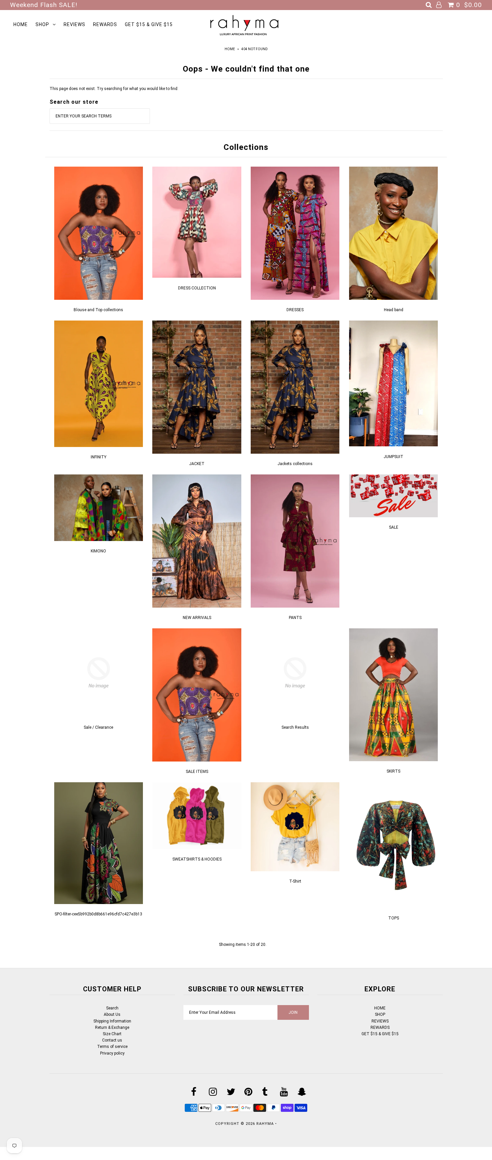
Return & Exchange (112, 1027)
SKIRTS (393, 771)
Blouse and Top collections (98, 309)
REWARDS (105, 24)
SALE (393, 527)
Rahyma (265, 1124)
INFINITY (98, 457)
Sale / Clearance (98, 727)
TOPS (393, 918)
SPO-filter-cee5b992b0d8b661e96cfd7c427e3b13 (98, 914)
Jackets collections (295, 463)
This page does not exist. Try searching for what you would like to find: (114, 88)
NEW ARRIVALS (197, 617)
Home (230, 49)
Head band (393, 309)
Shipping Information (112, 1021)
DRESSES (295, 309)
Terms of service (112, 1046)
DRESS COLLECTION (197, 288)
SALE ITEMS (197, 771)
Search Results (295, 727)
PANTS (295, 617)
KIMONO (98, 551)
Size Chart (112, 1034)
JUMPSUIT (393, 456)
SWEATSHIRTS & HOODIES (197, 859)
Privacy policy (112, 1053)
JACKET (196, 463)
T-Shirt (295, 881)
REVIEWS (74, 24)
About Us (112, 1014)
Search (112, 1008)
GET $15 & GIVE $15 (149, 24)
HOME (20, 24)
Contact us (112, 1040)
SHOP (42, 24)
